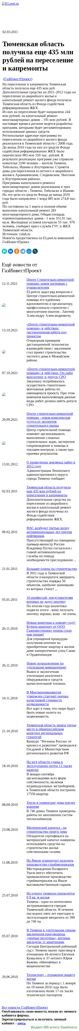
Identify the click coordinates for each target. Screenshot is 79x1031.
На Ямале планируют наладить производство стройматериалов (50, 862)
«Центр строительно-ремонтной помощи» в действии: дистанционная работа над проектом (51, 330)
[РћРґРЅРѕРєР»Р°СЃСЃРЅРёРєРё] (16, 251)
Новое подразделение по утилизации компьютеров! (46, 665)
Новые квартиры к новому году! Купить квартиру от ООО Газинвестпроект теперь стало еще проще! (51, 628)
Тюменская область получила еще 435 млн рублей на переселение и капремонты (49, 491)
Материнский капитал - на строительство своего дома (47, 829)
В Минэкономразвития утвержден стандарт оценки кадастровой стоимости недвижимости (47, 698)
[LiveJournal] (35, 251)
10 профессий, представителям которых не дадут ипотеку (50, 599)
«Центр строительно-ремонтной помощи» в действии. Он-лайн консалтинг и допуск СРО (51, 373)
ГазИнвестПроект (17, 79)
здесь (21, 1023)
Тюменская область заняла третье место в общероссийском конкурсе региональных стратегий (51, 731)
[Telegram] (22, 251)
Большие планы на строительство (52, 569)
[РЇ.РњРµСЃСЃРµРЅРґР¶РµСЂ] (4, 251)
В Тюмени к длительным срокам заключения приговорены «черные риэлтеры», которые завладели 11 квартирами (51, 936)
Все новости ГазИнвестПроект (25, 1007)
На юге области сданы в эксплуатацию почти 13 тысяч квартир (49, 766)
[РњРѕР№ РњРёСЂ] (29, 251)
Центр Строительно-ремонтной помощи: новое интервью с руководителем (50, 283)
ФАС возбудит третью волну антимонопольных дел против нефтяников (49, 532)
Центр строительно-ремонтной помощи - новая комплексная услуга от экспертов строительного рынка (50, 419)
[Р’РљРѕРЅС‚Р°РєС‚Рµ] (10, 251)
